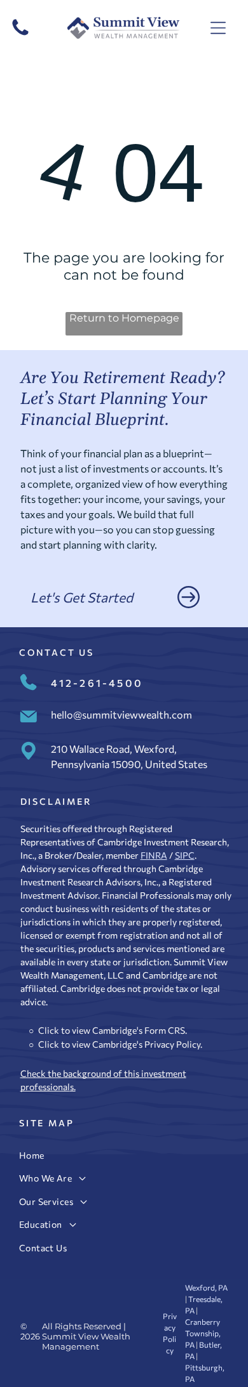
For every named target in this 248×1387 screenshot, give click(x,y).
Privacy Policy (172, 1044)
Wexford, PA (206, 1287)
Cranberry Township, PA (203, 1333)
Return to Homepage (124, 318)
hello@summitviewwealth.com (121, 714)
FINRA (154, 855)
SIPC (185, 855)
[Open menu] (218, 28)
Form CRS (164, 1030)
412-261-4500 (97, 683)
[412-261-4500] (20, 35)
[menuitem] (124, 1155)
